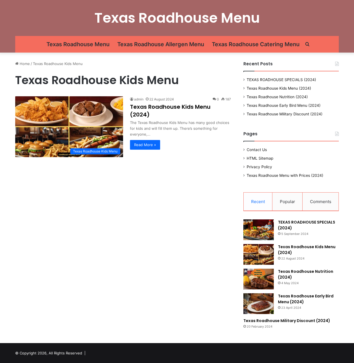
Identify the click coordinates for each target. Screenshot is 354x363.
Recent (258, 201)
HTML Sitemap (260, 158)
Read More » (145, 144)
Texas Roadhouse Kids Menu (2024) (279, 88)
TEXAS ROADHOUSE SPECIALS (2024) (281, 79)
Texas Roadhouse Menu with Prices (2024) (285, 175)
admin (139, 99)
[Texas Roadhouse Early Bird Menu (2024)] (258, 303)
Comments (320, 201)
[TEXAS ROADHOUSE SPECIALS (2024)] (258, 229)
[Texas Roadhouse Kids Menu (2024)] (258, 254)
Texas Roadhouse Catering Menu (256, 44)
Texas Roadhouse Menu (78, 44)
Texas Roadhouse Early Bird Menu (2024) (284, 105)
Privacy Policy (259, 167)
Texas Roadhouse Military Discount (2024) (284, 114)
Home (24, 63)
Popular (287, 201)
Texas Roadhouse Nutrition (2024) (277, 97)
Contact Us (257, 149)
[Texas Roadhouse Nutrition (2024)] (258, 279)
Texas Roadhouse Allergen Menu (160, 44)
